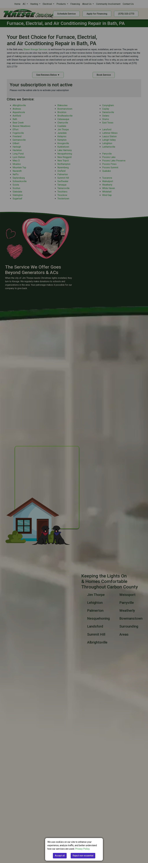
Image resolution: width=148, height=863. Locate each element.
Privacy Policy (82, 848)
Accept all (60, 855)
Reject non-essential (83, 855)
